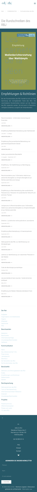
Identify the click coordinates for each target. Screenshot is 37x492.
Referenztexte (5, 377)
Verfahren (4, 342)
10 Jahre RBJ (5, 410)
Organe (3, 319)
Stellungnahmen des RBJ (9, 387)
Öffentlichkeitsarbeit (7, 406)
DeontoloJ (4, 358)
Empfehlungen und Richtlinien (10, 375)
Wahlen (3, 379)
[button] (35, 3)
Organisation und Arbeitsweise (10, 317)
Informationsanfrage (7, 338)
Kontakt (18, 451)
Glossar (18, 448)
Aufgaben (4, 314)
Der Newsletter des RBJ (8, 361)
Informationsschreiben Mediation (11, 391)
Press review (5, 354)
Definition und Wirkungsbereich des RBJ (13, 371)
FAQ (2, 326)
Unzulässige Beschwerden (9, 340)
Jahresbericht (5, 356)
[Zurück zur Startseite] (6, 3)
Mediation (4, 333)
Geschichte (4, 323)
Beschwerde (5, 335)
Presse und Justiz (6, 408)
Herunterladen (5, 126)
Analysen (4, 394)
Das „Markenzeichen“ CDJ (9, 352)
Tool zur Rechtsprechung (8, 389)
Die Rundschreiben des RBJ (9, 363)
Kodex (3, 373)
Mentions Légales (21, 487)
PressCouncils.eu (6, 404)
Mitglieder (4, 321)
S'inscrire (6, 482)
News (3, 350)
